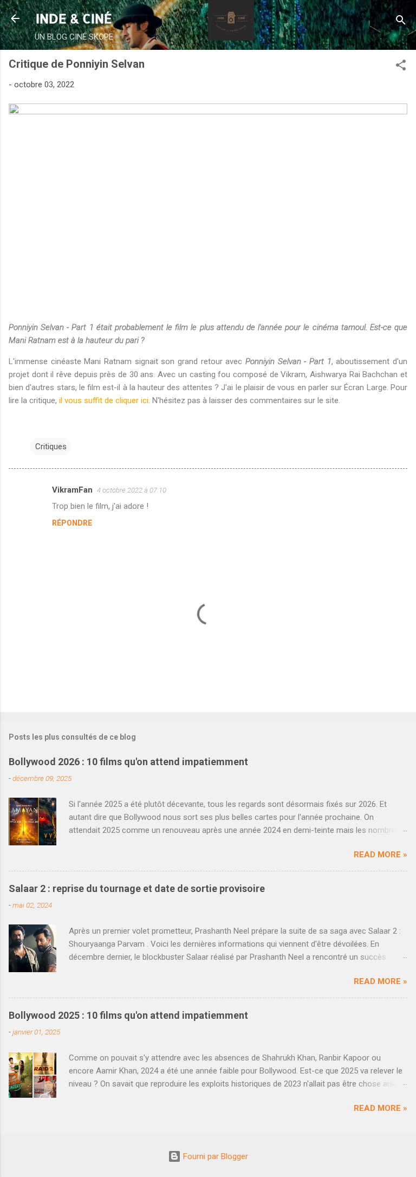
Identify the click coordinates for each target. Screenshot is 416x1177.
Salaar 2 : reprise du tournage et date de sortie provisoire (137, 888)
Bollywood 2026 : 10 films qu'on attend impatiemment (128, 761)
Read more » (380, 854)
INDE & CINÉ (74, 18)
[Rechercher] (400, 21)
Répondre (72, 523)
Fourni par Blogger (214, 1156)
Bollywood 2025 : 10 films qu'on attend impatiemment (128, 1015)
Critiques (51, 446)
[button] (400, 67)
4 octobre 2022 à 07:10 (131, 490)
